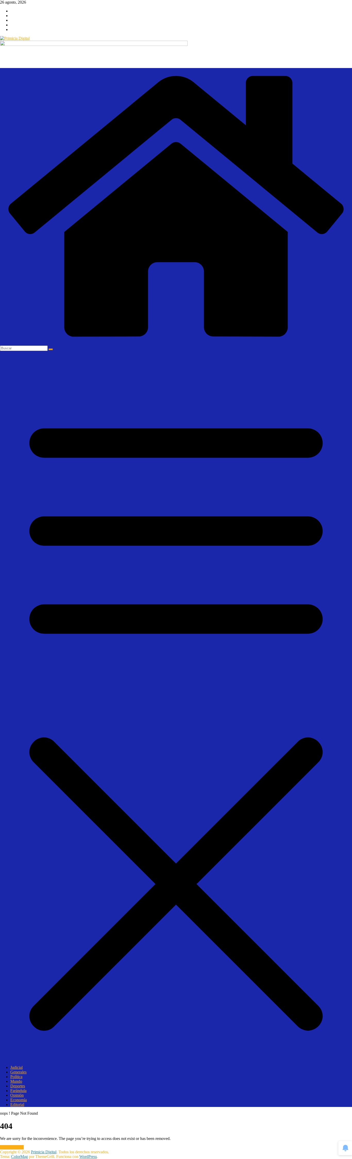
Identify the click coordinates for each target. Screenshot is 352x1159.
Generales (18, 1072)
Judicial (16, 1067)
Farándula (18, 1090)
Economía (18, 1100)
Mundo (16, 1081)
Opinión (17, 1095)
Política (16, 1076)
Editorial (17, 1104)
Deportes (17, 1086)
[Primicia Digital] (176, 343)
